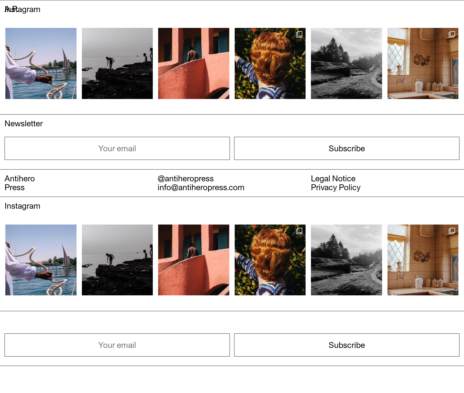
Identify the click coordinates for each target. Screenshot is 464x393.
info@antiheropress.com (201, 187)
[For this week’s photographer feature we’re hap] (193, 63)
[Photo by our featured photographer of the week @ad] (41, 63)
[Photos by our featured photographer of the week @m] (270, 63)
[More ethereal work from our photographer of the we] (423, 63)
